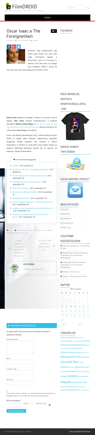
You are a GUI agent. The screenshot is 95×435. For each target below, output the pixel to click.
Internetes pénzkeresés (71, 246)
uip (85, 387)
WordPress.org (65, 227)
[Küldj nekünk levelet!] (75, 190)
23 (62, 315)
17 (66, 311)
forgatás (63, 348)
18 (71, 311)
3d (61, 337)
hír (10, 230)
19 (75, 311)
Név (9, 358)
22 (88, 311)
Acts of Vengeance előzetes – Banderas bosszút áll (32, 202)
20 (79, 311)
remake (63, 376)
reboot (87, 371)
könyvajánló (85, 357)
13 (79, 306)
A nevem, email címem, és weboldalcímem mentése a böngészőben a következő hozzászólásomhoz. (31, 394)
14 (84, 306)
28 (84, 315)
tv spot (81, 387)
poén (74, 371)
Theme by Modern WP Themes (79, 432)
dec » (80, 325)
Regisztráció (64, 209)
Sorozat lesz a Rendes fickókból (24, 192)
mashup (71, 367)
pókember (80, 371)
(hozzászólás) (66, 223)
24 (66, 315)
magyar (81, 362)
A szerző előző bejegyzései (25, 159)
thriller (62, 387)
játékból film (81, 353)
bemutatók (76, 341)
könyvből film (69, 362)
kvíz (87, 353)
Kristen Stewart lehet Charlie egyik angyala (29, 175)
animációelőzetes (66, 341)
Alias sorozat (74, 272)
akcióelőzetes (72, 337)
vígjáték (63, 390)
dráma (63, 344)
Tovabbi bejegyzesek (33, 269)
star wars (82, 382)
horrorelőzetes (76, 348)
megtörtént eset (13, 233)
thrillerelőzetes (71, 386)
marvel (64, 367)
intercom (72, 352)
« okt (63, 325)
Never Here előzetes (20, 188)
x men (82, 390)
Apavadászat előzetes (20, 198)
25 (71, 315)
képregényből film (70, 356)
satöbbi (72, 376)
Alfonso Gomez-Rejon (34, 230)
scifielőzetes (84, 376)
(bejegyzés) (65, 218)
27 (79, 315)
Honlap (10, 380)
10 (66, 306)
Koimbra (35, 40)
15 (88, 306)
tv (78, 387)
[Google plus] (14, 47)
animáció (80, 337)
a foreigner (21, 230)
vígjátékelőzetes (73, 390)
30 (62, 320)
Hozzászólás (12, 339)
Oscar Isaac (24, 233)
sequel (65, 381)
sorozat (74, 382)
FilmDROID (24, 6)
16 (62, 311)
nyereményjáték (65, 371)
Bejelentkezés (65, 214)
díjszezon (85, 345)
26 (75, 315)
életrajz (86, 390)
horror (68, 348)
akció (64, 337)
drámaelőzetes (74, 344)
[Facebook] (9, 47)
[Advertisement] (32, 94)
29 (88, 315)
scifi (79, 376)
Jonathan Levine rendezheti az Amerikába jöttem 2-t (32, 208)
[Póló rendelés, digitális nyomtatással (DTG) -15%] (75, 126)
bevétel (84, 341)
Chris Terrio (47, 230)
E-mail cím (12, 369)
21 (84, 311)
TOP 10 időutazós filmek (78, 276)
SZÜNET (15, 165)
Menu (47, 17)
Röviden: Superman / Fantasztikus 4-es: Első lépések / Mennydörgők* (74, 255)
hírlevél (64, 352)
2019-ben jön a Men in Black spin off (26, 182)
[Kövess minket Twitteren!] (75, 164)
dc (89, 341)
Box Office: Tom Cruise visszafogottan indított (30, 169)
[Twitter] (18, 47)
